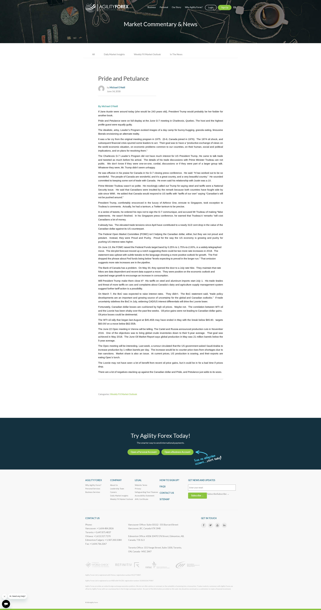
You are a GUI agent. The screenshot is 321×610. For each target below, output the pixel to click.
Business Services (92, 492)
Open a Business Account (177, 452)
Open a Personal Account (144, 452)
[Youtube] (217, 525)
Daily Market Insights (114, 54)
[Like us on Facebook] (203, 525)
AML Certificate (141, 499)
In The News (176, 54)
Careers (113, 492)
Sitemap (165, 499)
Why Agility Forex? (93, 485)
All (93, 54)
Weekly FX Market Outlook (147, 54)
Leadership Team (117, 488)
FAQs (163, 486)
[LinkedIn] (224, 525)
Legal (138, 480)
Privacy (138, 488)
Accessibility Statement (144, 495)
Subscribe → (197, 495)
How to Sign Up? (169, 480)
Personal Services (92, 488)
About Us (114, 485)
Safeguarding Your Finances (146, 492)
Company (116, 480)
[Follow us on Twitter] (210, 525)
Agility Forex (93, 480)
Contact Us (167, 492)
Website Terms (141, 485)
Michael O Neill (117, 87)
